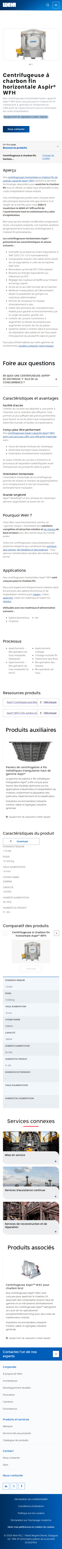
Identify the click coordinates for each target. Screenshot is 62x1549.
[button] (47, 5)
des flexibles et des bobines (32, 549)
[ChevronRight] (56, 933)
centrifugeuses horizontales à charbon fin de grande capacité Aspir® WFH (30, 179)
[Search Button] (48, 5)
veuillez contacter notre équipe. (36, 346)
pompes (51, 546)
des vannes (9, 549)
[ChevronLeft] (5, 933)
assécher (8, 598)
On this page (9, 145)
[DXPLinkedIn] (6, 1486)
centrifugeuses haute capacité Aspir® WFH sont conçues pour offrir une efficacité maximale (30, 434)
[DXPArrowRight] (56, 1354)
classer (37, 594)
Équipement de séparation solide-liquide (25, 116)
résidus (7, 601)
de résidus (50, 529)
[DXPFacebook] (21, 1486)
